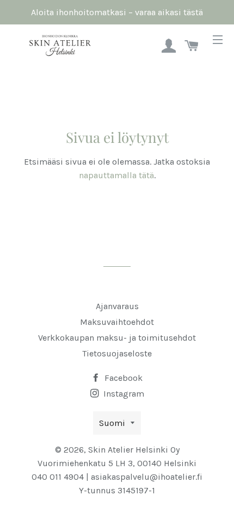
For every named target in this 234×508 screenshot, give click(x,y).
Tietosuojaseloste (117, 353)
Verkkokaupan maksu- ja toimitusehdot (117, 338)
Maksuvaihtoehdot (117, 322)
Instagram (122, 393)
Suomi (112, 423)
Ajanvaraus (117, 306)
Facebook (122, 378)
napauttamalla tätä (116, 175)
